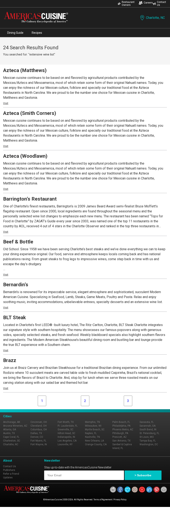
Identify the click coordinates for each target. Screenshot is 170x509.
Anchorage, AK (11, 422)
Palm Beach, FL (121, 422)
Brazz (9, 360)
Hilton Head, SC (66, 433)
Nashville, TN (92, 437)
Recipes (37, 32)
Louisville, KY (65, 444)
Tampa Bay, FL (148, 440)
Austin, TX (9, 433)
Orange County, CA (96, 444)
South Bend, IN (148, 429)
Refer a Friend (11, 473)
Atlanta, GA (9, 429)
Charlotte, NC (155, 18)
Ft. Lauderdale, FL (68, 425)
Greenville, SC (65, 429)
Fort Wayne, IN (38, 444)
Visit (5, 103)
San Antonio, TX (121, 440)
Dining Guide (15, 32)
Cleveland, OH (38, 425)
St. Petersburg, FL (149, 433)
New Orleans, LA (94, 440)
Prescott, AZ (119, 437)
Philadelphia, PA (121, 425)
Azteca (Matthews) (25, 70)
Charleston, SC (11, 440)
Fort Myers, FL (38, 440)
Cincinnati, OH (38, 422)
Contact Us (161, 3)
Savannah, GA (147, 425)
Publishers (9, 470)
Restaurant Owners (128, 3)
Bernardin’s (15, 285)
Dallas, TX (36, 433)
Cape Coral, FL (11, 437)
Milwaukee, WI (93, 425)
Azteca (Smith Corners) (29, 113)
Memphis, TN (92, 422)
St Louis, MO (147, 437)
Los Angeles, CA (67, 440)
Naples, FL (91, 433)
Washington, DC (149, 444)
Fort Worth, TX (66, 422)
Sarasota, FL (147, 422)
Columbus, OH (38, 429)
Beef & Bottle (18, 242)
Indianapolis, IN (66, 437)
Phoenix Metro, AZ (122, 429)
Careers (148, 2)
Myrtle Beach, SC (94, 429)
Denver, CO (36, 437)
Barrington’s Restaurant (30, 199)
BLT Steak (14, 317)
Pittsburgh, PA (120, 433)
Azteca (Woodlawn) (25, 156)
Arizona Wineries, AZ (15, 425)
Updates (8, 477)
